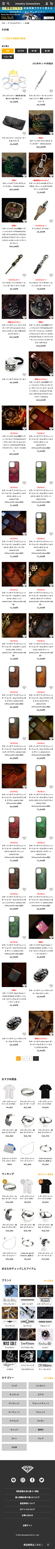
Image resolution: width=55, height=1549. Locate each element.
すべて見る (48, 1280)
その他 (14, 1447)
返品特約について (27, 1503)
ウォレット (40, 1412)
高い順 (47, 51)
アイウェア (14, 1421)
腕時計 (41, 1429)
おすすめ (21, 51)
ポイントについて (27, 1509)
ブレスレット (14, 1403)
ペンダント (40, 1385)
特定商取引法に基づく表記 (27, 1491)
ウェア (41, 1438)
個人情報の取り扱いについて (27, 1497)
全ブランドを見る (45, 1174)
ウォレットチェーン (40, 1403)
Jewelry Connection (27, 3)
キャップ (14, 1429)
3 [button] (29, 1058)
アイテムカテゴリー (15, 23)
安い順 (34, 51)
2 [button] (24, 1058)
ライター (41, 1421)
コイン (14, 1438)
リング (14, 1385)
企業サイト (27, 1525)
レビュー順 (8, 56)
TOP (3, 23)
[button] (36, 1058)
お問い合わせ (27, 1515)
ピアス (41, 1394)
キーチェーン (14, 1412)
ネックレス (14, 1394)
